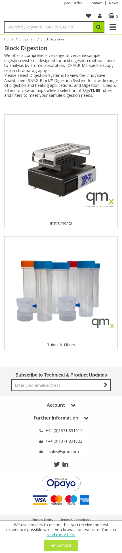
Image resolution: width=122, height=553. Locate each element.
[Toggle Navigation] (113, 27)
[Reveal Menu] (113, 27)
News (113, 3)
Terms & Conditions (75, 520)
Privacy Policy (42, 520)
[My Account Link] (99, 15)
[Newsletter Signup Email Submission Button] (106, 385)
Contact (95, 3)
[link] (57, 464)
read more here (61, 534)
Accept (64, 545)
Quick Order (72, 3)
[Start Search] (98, 27)
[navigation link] (88, 15)
